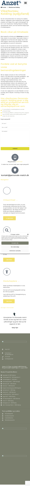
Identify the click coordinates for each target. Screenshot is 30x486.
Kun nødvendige (15, 247)
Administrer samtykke (15, 250)
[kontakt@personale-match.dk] (15, 170)
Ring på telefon (15, 161)
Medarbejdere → (11, 281)
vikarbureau (19, 36)
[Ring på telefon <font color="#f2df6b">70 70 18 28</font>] (15, 157)
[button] (28, 234)
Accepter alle (15, 243)
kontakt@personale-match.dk (15, 175)
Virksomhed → (10, 200)
